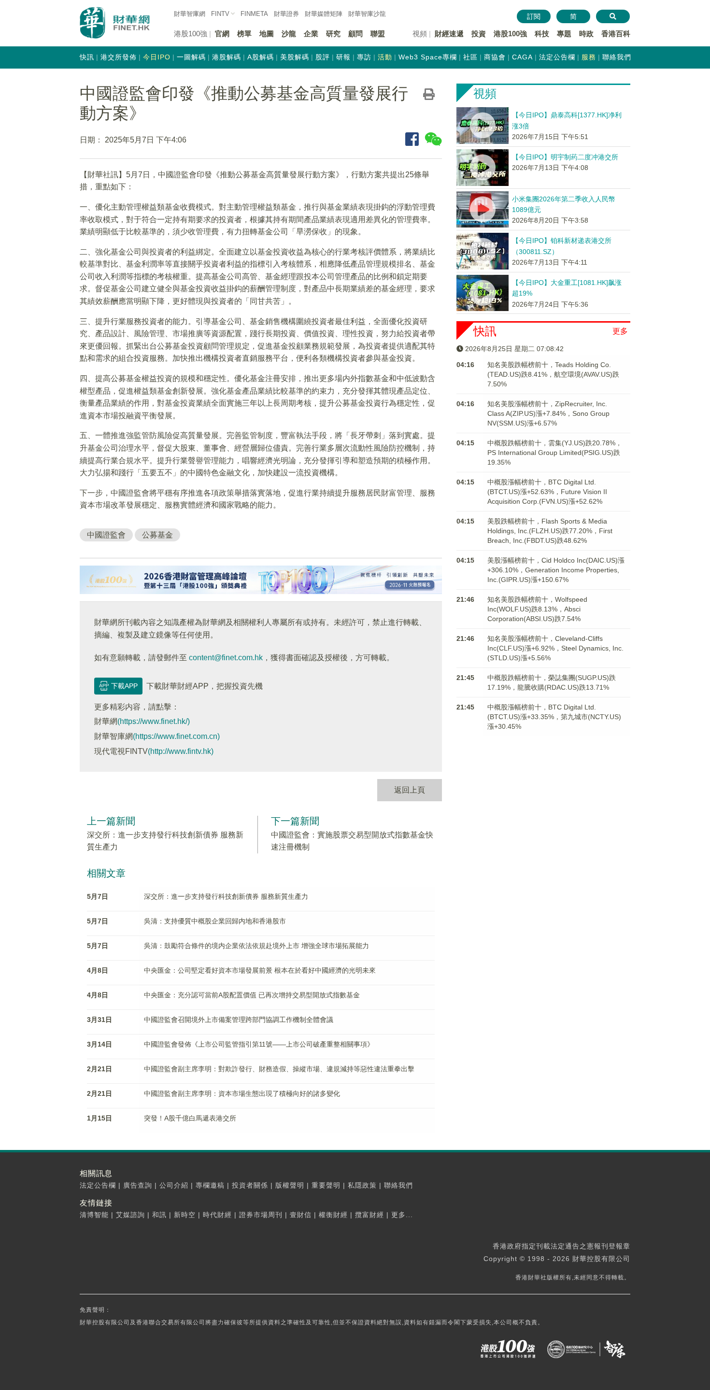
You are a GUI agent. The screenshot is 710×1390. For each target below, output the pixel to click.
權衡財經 (333, 1215)
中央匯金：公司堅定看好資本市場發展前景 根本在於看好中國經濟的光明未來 (260, 970)
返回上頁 (409, 790)
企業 (311, 33)
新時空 (185, 1215)
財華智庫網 (189, 13)
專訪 (364, 57)
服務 (589, 57)
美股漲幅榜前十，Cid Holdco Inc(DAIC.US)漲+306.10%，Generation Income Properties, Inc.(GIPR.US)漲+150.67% (556, 569)
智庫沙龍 (367, 13)
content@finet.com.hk (226, 657)
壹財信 (301, 1215)
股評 (322, 57)
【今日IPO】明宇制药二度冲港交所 (565, 157)
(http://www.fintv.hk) (180, 751)
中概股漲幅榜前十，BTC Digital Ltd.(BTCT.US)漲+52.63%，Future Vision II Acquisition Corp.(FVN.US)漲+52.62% (547, 491)
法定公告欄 (557, 57)
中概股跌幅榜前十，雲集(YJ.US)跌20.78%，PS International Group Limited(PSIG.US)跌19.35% (554, 452)
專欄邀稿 (210, 1185)
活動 (385, 57)
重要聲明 (326, 1185)
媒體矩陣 (323, 13)
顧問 (355, 33)
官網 (222, 33)
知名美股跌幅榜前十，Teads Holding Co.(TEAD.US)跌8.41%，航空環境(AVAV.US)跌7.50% (553, 374)
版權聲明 (289, 1185)
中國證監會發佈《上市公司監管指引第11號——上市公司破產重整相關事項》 (259, 1044)
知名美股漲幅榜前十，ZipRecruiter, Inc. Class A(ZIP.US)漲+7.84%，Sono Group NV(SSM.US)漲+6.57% (548, 413)
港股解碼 (226, 57)
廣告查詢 (137, 1185)
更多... (402, 1215)
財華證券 (286, 13)
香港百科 (615, 33)
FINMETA (254, 13)
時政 (586, 33)
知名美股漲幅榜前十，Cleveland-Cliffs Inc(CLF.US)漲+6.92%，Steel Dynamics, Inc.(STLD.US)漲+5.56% (555, 648)
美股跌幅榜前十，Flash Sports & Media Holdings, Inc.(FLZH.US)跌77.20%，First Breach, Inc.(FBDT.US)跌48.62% (549, 530)
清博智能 (94, 1215)
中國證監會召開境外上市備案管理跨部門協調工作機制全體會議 (238, 1019)
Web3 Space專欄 (427, 57)
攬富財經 (369, 1215)
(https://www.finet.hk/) (153, 721)
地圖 (266, 33)
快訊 (87, 57)
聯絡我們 (616, 57)
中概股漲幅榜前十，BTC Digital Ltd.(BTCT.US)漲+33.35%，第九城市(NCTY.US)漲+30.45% (554, 716)
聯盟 (377, 33)
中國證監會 (106, 535)
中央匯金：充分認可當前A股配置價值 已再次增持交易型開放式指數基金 (252, 995)
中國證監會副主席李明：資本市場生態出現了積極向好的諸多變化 (242, 1093)
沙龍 (289, 33)
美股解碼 (294, 57)
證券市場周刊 (261, 1215)
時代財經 (217, 1215)
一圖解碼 (191, 57)
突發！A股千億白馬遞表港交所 (190, 1118)
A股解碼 (260, 57)
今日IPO (156, 57)
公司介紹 (173, 1185)
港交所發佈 (118, 57)
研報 (343, 57)
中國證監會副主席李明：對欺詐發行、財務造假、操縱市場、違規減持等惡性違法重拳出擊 (279, 1069)
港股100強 (510, 33)
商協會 (495, 57)
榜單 (244, 33)
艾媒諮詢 (130, 1215)
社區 (470, 57)
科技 (542, 33)
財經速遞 (449, 33)
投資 (478, 33)
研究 (333, 33)
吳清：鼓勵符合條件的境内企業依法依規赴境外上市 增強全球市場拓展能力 (256, 946)
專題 (564, 33)
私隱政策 (362, 1185)
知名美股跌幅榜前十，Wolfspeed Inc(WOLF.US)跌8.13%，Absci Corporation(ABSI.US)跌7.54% (537, 609)
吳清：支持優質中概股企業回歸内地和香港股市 (215, 921)
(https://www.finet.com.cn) (176, 736)
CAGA (522, 57)
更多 (620, 331)
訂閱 (533, 16)
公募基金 (157, 535)
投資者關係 (250, 1185)
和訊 (159, 1215)
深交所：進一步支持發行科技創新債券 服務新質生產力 (226, 896)
